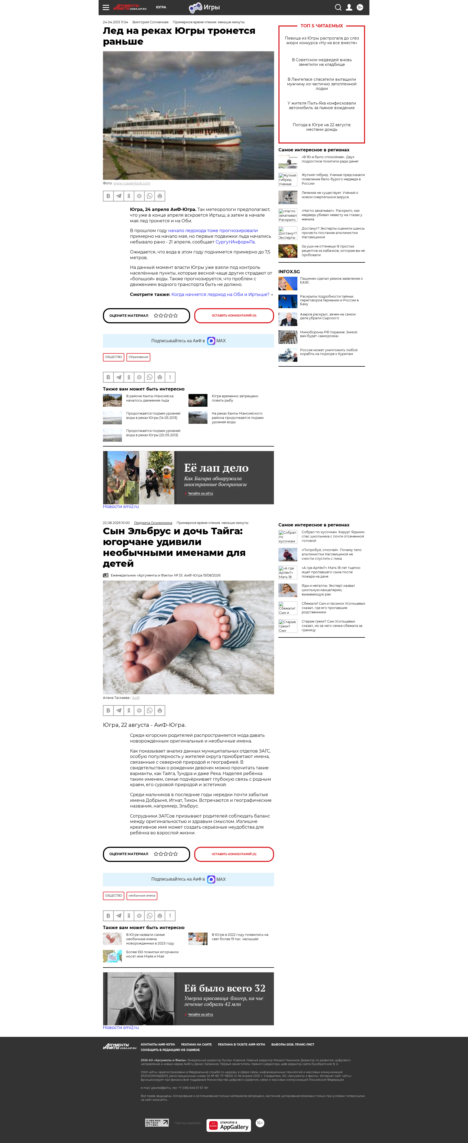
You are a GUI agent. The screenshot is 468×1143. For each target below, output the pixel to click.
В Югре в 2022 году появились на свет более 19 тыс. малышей (240, 937)
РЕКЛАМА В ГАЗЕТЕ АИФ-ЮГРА (241, 1044)
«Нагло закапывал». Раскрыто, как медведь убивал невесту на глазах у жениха (332, 215)
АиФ (136, 698)
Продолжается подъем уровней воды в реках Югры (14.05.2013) (153, 415)
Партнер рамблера (187, 1123)
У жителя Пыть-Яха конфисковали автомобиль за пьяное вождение (322, 105)
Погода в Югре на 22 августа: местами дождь (322, 127)
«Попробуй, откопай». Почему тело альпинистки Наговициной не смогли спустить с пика (332, 554)
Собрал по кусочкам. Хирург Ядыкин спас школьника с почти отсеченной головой (333, 536)
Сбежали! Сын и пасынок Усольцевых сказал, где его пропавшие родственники (333, 607)
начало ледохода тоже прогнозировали (212, 230)
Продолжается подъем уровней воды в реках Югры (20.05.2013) (153, 433)
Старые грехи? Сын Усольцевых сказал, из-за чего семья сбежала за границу (332, 625)
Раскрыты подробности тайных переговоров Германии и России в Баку (329, 300)
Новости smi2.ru (121, 506)
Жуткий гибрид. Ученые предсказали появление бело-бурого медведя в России (333, 179)
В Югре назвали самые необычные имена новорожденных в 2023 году (150, 939)
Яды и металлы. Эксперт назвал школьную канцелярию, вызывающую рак (328, 590)
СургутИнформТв (235, 242)
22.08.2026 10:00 (116, 523)
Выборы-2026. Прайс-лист (292, 1044)
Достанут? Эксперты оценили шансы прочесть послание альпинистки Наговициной (333, 232)
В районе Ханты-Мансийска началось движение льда (150, 398)
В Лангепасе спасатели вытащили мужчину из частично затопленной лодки (322, 84)
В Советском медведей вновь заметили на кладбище (322, 62)
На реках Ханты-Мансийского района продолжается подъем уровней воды (238, 417)
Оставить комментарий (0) (234, 315)
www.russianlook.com (131, 183)
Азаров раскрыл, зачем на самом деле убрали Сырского (328, 316)
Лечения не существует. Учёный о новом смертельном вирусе (330, 195)
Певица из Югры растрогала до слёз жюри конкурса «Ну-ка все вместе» (322, 40)
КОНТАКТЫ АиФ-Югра (158, 1044)
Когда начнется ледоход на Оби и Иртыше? (220, 294)
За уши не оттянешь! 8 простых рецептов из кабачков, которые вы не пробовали (333, 250)
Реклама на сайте (196, 1044)
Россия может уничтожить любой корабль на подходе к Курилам (329, 352)
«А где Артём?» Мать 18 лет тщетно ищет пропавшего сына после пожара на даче (331, 572)
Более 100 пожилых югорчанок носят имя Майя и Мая (152, 954)
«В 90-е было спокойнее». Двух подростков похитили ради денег (330, 159)
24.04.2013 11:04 (115, 22)
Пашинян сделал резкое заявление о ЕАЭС (331, 280)
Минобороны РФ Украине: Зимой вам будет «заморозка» (328, 334)
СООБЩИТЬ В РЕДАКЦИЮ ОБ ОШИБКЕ (170, 1050)
